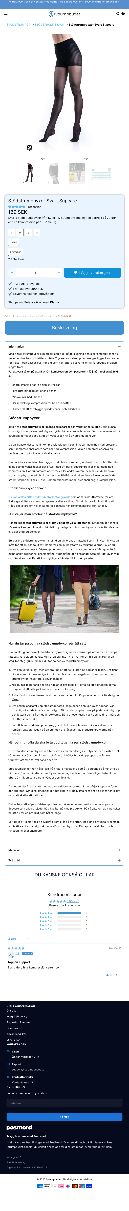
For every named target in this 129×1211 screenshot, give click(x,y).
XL (37, 232)
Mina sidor (13, 1040)
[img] (16, 948)
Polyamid (15, 252)
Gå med (64, 1117)
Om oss (11, 1010)
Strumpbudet (53, 1179)
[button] (16, 207)
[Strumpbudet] (64, 14)
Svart (13, 242)
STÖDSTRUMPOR (18, 24)
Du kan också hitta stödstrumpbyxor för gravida (39, 497)
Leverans (12, 1028)
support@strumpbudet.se (28, 1069)
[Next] (85, 158)
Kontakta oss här (23, 1082)
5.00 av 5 (73, 901)
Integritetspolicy (17, 1016)
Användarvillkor (16, 1034)
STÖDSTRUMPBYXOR (49, 24)
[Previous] (43, 158)
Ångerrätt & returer (19, 1022)
